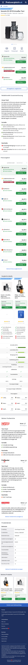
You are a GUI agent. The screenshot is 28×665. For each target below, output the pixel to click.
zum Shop (20, 61)
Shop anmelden (4, 634)
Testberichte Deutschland (7, 614)
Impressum (3, 641)
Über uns (3, 621)
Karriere (3, 626)
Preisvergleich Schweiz (6, 612)
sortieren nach (10, 163)
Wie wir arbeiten (5, 624)
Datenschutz (4, 638)
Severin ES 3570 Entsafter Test (19, 612)
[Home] (1, 6)
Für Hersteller (4, 636)
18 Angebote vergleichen (14, 88)
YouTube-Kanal (4, 628)
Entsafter (5, 6)
